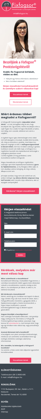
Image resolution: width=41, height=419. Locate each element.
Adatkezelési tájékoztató (11, 406)
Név (5, 223)
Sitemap (4, 411)
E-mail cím (8, 232)
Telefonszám (9, 241)
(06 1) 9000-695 (19, 374)
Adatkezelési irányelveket (23, 250)
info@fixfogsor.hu (14, 377)
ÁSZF (3, 409)
